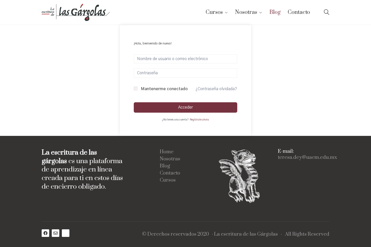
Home (167, 152)
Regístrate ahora (199, 119)
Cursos (168, 180)
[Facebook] (45, 233)
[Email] (55, 233)
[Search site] (326, 12)
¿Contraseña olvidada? (216, 89)
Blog (165, 166)
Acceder (185, 107)
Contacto (170, 173)
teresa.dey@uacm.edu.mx (307, 158)
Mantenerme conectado (164, 89)
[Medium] (65, 233)
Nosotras (170, 159)
